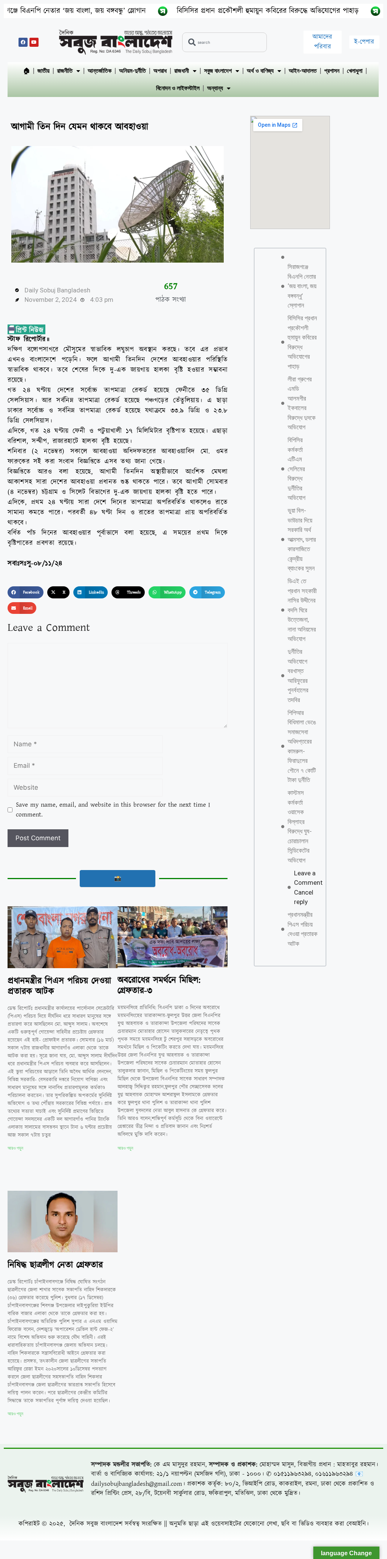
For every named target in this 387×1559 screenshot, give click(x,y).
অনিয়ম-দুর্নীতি (132, 70)
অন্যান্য (215, 88)
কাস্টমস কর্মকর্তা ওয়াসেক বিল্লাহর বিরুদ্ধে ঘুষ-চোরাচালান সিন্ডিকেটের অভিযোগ (300, 826)
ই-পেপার (364, 41)
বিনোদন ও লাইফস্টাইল (178, 88)
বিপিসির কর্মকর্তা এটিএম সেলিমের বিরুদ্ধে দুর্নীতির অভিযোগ (296, 468)
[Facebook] (23, 42)
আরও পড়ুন (15, 1148)
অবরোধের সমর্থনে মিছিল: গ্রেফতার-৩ (159, 986)
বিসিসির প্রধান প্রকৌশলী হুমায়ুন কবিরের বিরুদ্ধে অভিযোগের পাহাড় (220, 11)
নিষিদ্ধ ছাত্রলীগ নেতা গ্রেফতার (55, 1265)
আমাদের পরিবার (322, 41)
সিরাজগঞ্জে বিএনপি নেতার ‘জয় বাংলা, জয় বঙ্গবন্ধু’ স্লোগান (302, 286)
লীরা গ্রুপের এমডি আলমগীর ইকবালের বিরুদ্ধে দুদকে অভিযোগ (302, 403)
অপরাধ (160, 70)
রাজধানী (181, 70)
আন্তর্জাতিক (99, 70)
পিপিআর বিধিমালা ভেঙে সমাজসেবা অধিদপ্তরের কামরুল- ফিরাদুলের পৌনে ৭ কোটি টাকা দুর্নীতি (302, 746)
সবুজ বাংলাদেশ (218, 70)
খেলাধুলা (354, 70)
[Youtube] (34, 42)
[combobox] (224, 42)
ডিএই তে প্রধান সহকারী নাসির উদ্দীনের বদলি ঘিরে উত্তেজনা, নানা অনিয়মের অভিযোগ (302, 610)
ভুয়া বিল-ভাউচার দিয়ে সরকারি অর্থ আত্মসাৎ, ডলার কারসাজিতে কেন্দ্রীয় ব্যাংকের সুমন (302, 539)
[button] (25, 592)
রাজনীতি (65, 70)
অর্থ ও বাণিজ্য (260, 70)
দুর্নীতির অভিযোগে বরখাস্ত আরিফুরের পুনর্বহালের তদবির (298, 676)
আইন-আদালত (303, 70)
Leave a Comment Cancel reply (308, 887)
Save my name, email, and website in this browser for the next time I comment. (113, 809)
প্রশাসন (331, 70)
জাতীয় (43, 70)
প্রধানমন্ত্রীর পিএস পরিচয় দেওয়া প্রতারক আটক (59, 986)
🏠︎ (26, 70)
